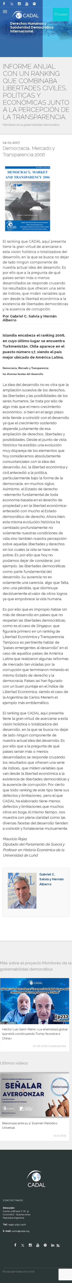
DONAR (62, 14)
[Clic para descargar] (27, 198)
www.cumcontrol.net (7, 1167)
